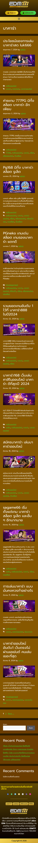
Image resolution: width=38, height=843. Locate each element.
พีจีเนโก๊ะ (13, 291)
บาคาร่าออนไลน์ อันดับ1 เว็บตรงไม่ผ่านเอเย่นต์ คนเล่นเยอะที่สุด (17, 650)
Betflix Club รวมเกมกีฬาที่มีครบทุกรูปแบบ (19, 752)
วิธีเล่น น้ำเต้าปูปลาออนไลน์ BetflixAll (16, 746)
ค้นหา (5, 724)
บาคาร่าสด (16, 89)
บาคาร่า (8, 89)
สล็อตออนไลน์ (8, 156)
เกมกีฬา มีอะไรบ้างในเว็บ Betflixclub (16, 756)
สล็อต (32, 152)
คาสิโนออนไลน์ (11, 86)
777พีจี (8, 152)
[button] (19, 19)
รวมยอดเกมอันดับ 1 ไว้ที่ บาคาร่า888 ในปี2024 (18, 310)
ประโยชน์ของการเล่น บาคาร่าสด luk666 (18, 43)
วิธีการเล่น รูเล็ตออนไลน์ (11, 759)
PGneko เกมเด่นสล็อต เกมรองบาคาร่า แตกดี (18, 237)
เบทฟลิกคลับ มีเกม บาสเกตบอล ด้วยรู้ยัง (18, 749)
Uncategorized (12, 285)
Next (11, 713)
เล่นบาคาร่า (28, 631)
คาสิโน (8, 427)
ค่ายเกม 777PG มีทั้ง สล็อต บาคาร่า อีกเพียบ (18, 105)
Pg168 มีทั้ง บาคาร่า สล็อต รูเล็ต (18, 169)
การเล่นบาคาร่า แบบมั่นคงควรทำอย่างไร (18, 588)
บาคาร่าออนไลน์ (26, 89)
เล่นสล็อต (6, 294)
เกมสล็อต (10, 221)
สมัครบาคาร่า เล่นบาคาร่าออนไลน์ (18, 444)
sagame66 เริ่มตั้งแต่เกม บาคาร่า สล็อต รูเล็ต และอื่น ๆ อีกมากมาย (17, 514)
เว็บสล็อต (17, 156)
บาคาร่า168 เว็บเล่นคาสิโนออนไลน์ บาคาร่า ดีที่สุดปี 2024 (18, 379)
